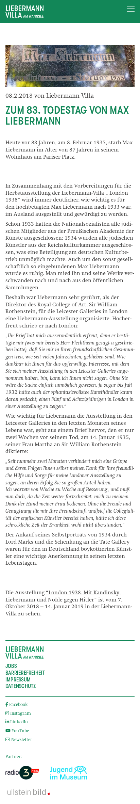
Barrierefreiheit (25, 673)
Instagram (20, 714)
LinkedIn (19, 722)
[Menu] (131, 9)
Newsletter (21, 740)
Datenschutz (20, 686)
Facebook (18, 705)
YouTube (20, 731)
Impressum (18, 680)
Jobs (11, 666)
